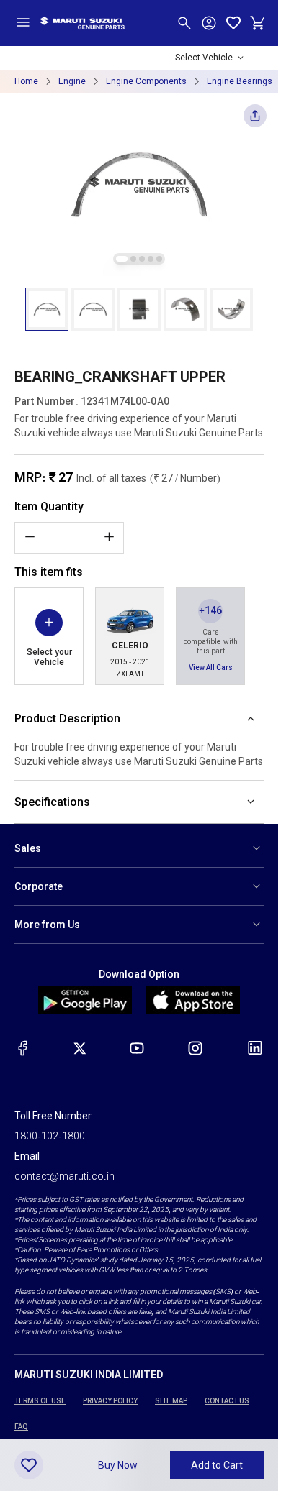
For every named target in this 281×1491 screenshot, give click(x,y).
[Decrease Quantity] (29, 537)
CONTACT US (227, 1401)
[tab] (122, 259)
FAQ (21, 1427)
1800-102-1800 (49, 1136)
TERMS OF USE (40, 1401)
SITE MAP (171, 1401)
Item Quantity (49, 506)
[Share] (255, 120)
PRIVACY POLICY (110, 1401)
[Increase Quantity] (108, 537)
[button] (46, 309)
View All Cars (211, 667)
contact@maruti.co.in (64, 1176)
